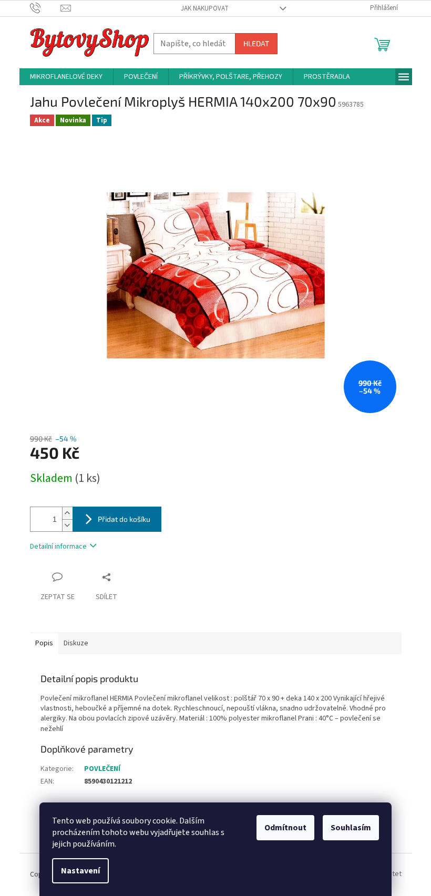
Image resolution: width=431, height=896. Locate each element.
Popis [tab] (44, 643)
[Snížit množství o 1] (67, 525)
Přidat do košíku (124, 518)
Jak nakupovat (205, 8)
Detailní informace (58, 546)
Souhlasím (351, 827)
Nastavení (80, 871)
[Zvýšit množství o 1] (67, 513)
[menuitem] (66, 76)
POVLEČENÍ (102, 769)
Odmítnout (285, 827)
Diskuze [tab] (76, 643)
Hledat (256, 43)
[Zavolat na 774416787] (45, 8)
